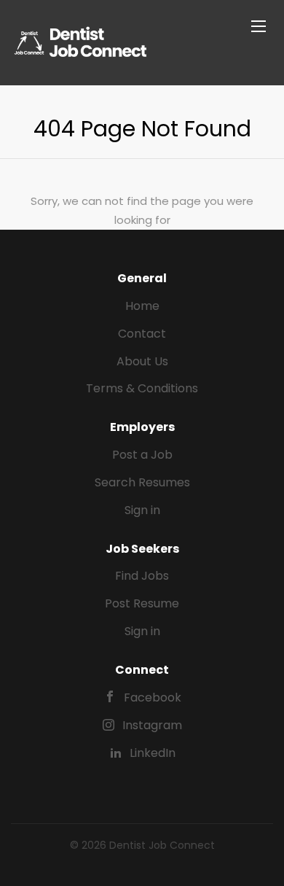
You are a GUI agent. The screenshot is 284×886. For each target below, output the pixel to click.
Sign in (142, 510)
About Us (142, 361)
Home (142, 306)
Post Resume (142, 603)
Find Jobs (142, 575)
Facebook (152, 697)
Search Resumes (142, 482)
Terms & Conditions (142, 388)
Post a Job (142, 454)
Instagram (152, 725)
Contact (142, 333)
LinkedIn (152, 753)
